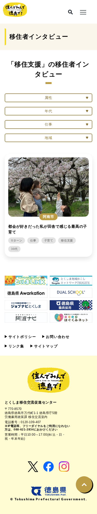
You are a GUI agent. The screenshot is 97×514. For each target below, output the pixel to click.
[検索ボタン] (70, 12)
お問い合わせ (57, 337)
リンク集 (15, 346)
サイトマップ (45, 346)
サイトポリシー (21, 337)
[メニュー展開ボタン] (83, 12)
